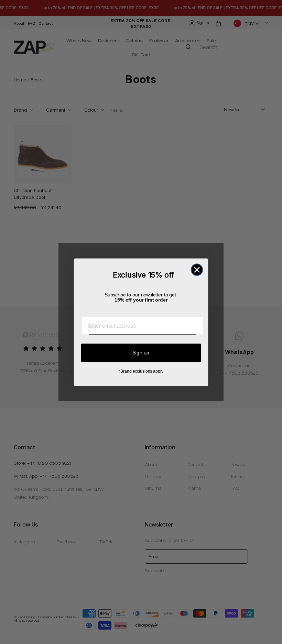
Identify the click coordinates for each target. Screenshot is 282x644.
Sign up (141, 352)
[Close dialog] (197, 269)
